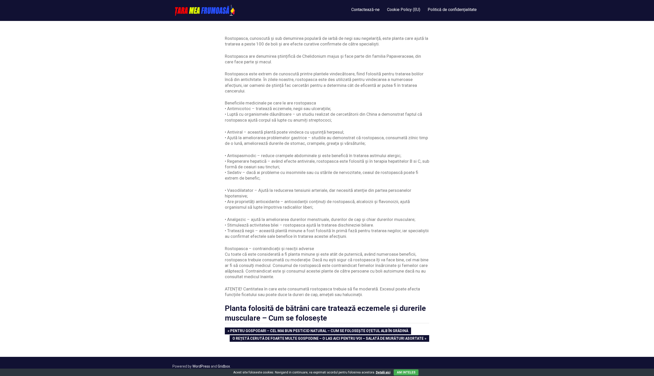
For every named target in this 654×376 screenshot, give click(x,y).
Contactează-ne (365, 9)
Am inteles (406, 372)
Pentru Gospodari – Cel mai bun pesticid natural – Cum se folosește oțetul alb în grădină (319, 331)
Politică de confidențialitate (452, 9)
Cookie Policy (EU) (403, 9)
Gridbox (224, 366)
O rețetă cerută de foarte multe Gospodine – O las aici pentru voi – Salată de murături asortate (328, 339)
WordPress (201, 366)
